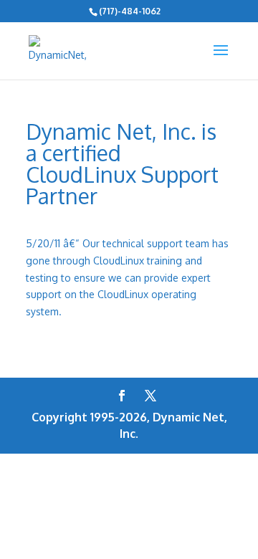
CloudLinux (122, 294)
